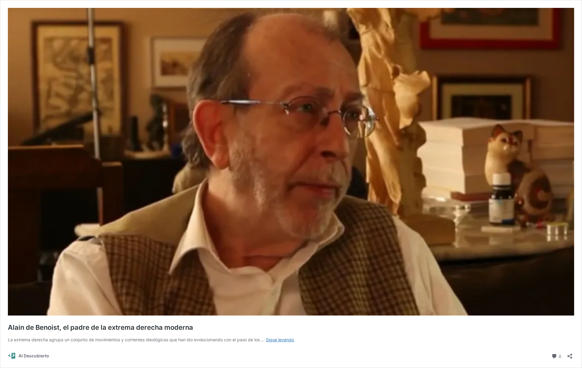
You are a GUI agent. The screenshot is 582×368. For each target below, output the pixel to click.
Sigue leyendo (280, 339)
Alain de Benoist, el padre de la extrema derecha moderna (100, 327)
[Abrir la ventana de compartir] (570, 354)
